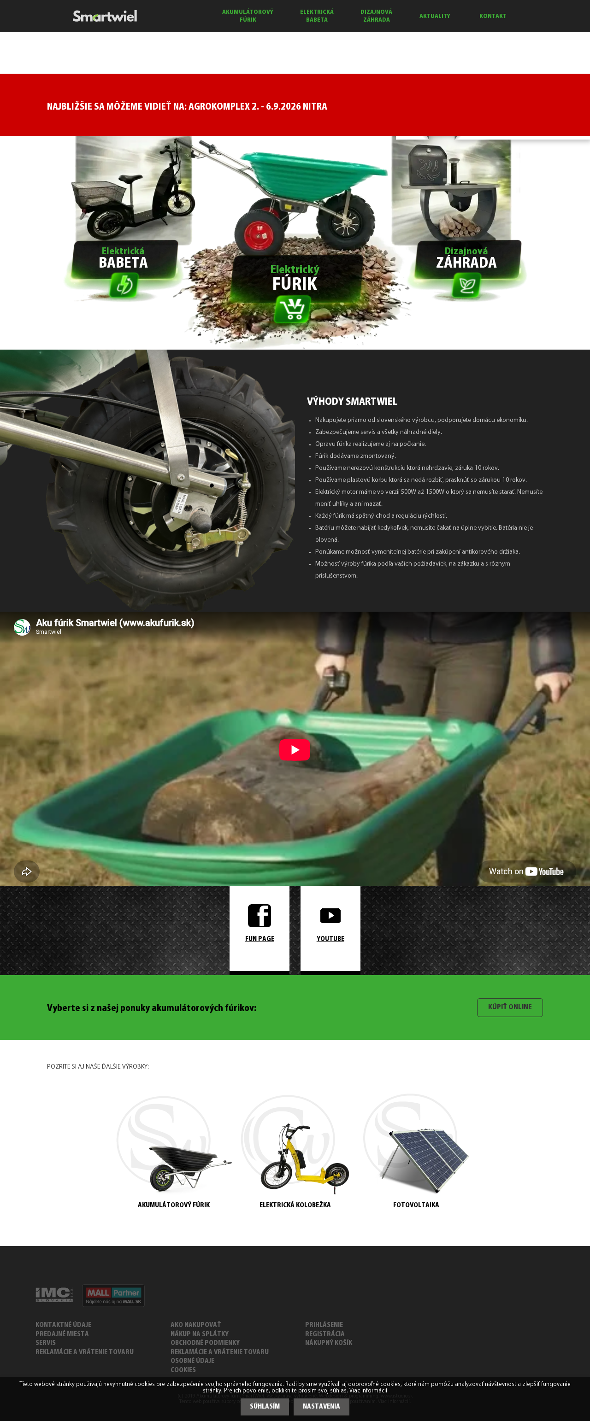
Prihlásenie (324, 1325)
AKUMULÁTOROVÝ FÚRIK (247, 16)
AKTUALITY (434, 16)
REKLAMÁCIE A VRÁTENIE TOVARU (84, 1353)
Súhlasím (265, 1407)
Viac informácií (368, 1391)
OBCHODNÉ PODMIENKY (205, 1343)
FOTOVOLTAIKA (416, 1206)
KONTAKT (493, 16)
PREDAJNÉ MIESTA (62, 1335)
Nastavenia (321, 1407)
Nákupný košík (328, 1343)
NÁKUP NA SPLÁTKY (200, 1335)
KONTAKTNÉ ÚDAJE (63, 1325)
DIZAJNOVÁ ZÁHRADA (376, 16)
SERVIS (45, 1343)
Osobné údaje (192, 1361)
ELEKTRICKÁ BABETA (317, 16)
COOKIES (183, 1371)
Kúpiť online (510, 1007)
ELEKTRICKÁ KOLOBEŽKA (295, 1206)
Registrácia (325, 1335)
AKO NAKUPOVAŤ (196, 1325)
